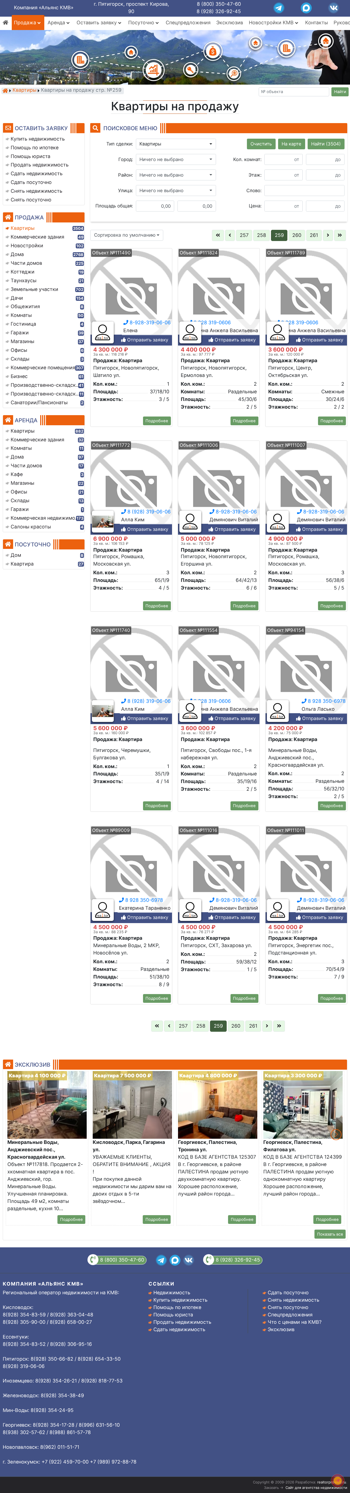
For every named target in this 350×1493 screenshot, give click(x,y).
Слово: (254, 190)
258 (261, 235)
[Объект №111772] (131, 489)
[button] (176, 144)
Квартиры (24, 90)
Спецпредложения (188, 22)
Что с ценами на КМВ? (295, 1322)
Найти (340, 91)
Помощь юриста (173, 1314)
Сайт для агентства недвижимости (316, 1487)
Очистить (261, 144)
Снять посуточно (288, 1307)
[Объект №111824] (218, 297)
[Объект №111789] (306, 297)
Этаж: (255, 175)
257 (244, 235)
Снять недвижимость (293, 1300)
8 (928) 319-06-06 (148, 511)
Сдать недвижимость (179, 1329)
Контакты (316, 22)
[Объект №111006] (218, 489)
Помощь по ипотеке (177, 1307)
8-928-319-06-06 (149, 322)
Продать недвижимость (182, 1322)
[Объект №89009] (131, 875)
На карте (291, 144)
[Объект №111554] (218, 674)
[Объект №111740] (131, 674)
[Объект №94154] (306, 674)
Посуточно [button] (142, 22)
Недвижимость (171, 1292)
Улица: (125, 190)
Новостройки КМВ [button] (272, 22)
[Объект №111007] (306, 489)
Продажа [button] (25, 22)
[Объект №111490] (131, 297)
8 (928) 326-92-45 (219, 11)
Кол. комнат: (247, 159)
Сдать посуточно (288, 1292)
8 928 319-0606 (211, 322)
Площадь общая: (114, 206)
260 (296, 235)
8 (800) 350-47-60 (219, 4)
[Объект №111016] (218, 875)
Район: (125, 175)
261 (314, 235)
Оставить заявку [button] (97, 22)
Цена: (255, 206)
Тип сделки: (119, 144)
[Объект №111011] (306, 875)
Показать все (330, 1234)
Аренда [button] (57, 22)
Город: (125, 159)
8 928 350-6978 (326, 701)
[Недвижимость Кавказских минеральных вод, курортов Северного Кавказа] (5, 90)
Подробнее (156, 420)
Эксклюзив (229, 22)
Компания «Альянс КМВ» (44, 7)
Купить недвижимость (180, 1300)
